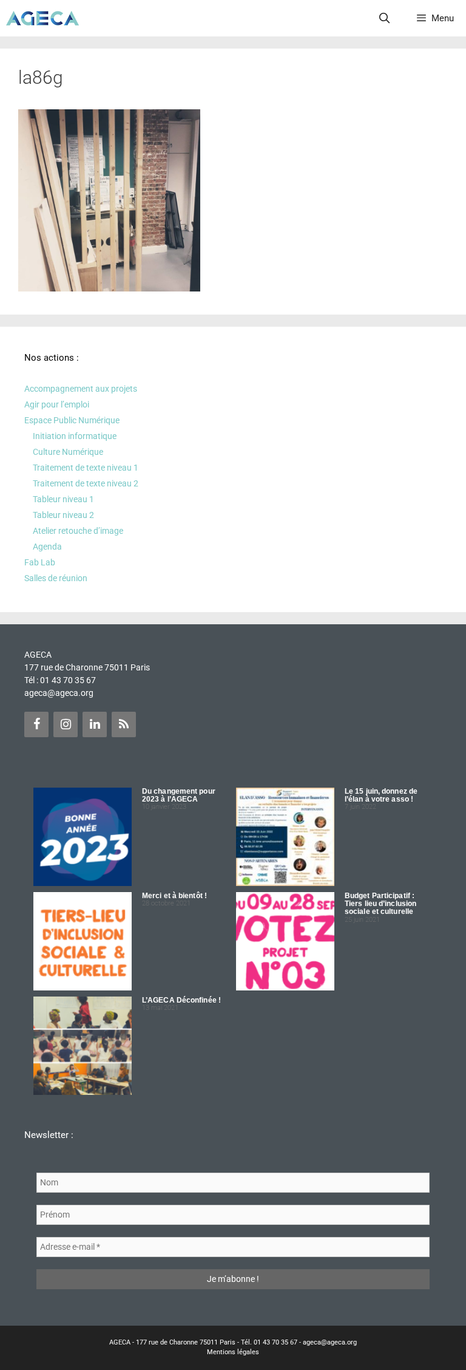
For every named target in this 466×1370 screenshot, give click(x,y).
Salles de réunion (55, 578)
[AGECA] (42, 18)
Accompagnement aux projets (80, 389)
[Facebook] (36, 724)
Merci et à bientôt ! (174, 895)
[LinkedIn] (95, 724)
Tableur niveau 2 (63, 515)
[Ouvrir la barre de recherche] (385, 18)
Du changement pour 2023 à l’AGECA (178, 795)
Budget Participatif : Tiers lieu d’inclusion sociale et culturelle (380, 903)
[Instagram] (65, 724)
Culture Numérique (68, 452)
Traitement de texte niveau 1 (85, 467)
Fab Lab (39, 562)
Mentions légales (233, 1352)
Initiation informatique (74, 436)
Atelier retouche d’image (78, 531)
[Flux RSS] (124, 724)
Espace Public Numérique (72, 420)
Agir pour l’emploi (56, 404)
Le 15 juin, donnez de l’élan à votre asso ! (381, 795)
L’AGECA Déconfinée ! (181, 1000)
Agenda (47, 546)
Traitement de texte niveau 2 (85, 483)
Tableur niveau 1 (63, 499)
